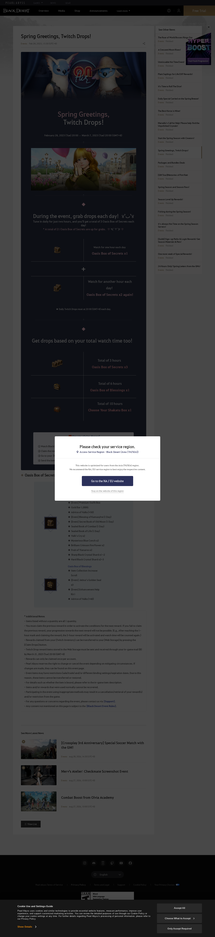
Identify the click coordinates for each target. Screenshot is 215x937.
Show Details (24, 926)
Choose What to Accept (178, 918)
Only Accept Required (179, 928)
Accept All (179, 908)
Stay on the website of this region (107, 490)
